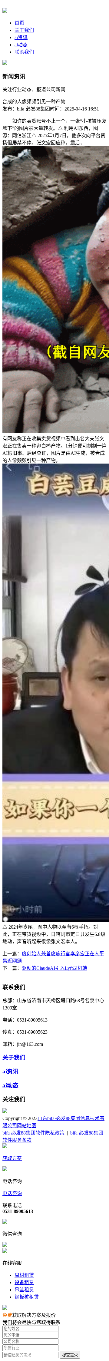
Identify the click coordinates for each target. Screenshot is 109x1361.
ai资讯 (21, 37)
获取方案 (12, 1158)
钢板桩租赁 (27, 1297)
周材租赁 (24, 1275)
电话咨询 (12, 1193)
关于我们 (24, 30)
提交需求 (70, 1355)
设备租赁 (24, 1282)
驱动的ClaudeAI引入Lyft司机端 (54, 968)
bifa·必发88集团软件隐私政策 (33, 1132)
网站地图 (26, 1125)
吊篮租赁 (24, 1289)
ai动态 (21, 44)
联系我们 (24, 52)
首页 (19, 22)
